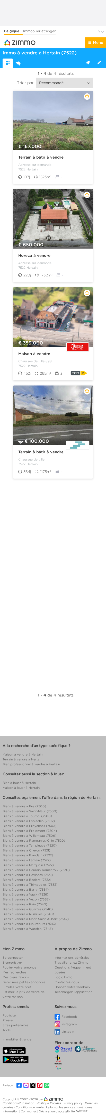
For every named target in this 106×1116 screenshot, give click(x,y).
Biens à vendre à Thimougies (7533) (30, 885)
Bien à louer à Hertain (19, 783)
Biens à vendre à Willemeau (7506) (29, 836)
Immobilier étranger (39, 31)
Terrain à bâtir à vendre (41, 157)
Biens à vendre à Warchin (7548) (28, 929)
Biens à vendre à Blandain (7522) (28, 855)
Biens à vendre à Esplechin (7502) (29, 821)
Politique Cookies (49, 1103)
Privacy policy (73, 1103)
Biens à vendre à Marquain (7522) (28, 865)
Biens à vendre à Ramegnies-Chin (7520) (34, 840)
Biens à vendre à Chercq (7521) (26, 850)
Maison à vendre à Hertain (22, 754)
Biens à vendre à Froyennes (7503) (29, 826)
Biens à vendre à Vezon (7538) (26, 899)
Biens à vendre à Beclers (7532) (27, 880)
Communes (29, 1111)
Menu (98, 42)
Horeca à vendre (34, 255)
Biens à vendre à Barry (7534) (26, 889)
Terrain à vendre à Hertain (22, 759)
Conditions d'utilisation (19, 1103)
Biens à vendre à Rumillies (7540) (28, 914)
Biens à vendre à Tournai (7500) (27, 816)
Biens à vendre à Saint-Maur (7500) (30, 811)
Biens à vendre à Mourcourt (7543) (29, 924)
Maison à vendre (34, 353)
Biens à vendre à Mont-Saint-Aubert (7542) (36, 919)
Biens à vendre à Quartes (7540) (28, 909)
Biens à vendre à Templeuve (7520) (30, 845)
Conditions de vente (30, 1107)
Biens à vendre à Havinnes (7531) (28, 875)
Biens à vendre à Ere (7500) (24, 806)
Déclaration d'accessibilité (57, 1111)
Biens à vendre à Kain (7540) (25, 904)
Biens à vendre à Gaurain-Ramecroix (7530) (36, 870)
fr (99, 32)
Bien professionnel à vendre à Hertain (31, 764)
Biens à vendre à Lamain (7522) (27, 860)
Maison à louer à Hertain (21, 788)
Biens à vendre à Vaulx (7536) (25, 894)
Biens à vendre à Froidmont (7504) (30, 831)
